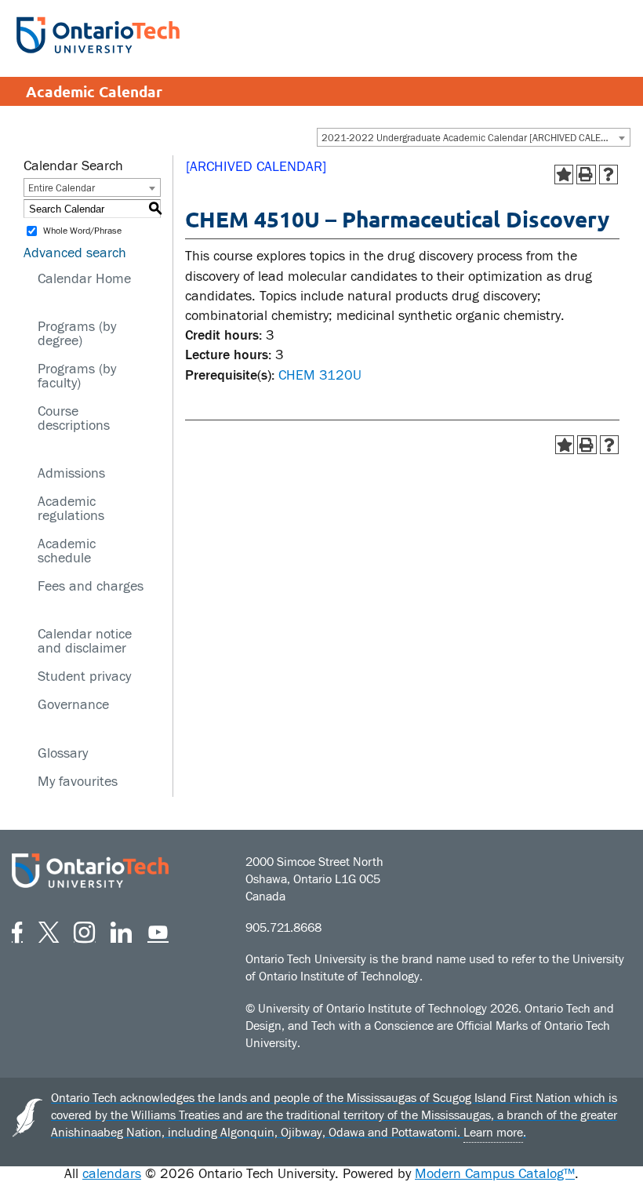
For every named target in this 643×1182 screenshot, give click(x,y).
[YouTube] (158, 930)
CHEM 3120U (319, 375)
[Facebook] (17, 930)
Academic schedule (67, 551)
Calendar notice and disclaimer (85, 641)
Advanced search (75, 253)
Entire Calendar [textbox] (61, 188)
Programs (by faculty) (77, 376)
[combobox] (473, 137)
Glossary (63, 753)
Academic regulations (71, 508)
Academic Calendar (94, 91)
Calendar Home (84, 279)
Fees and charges (90, 586)
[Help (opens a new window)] (609, 174)
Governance (73, 704)
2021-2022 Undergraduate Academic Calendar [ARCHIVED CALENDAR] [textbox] (475, 138)
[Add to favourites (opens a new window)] (564, 174)
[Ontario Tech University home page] (98, 35)
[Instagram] (84, 930)
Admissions (71, 473)
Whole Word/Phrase (82, 231)
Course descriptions (74, 418)
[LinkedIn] (121, 930)
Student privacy (84, 676)
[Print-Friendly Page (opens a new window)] (586, 174)
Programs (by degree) (77, 333)
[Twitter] (48, 930)
